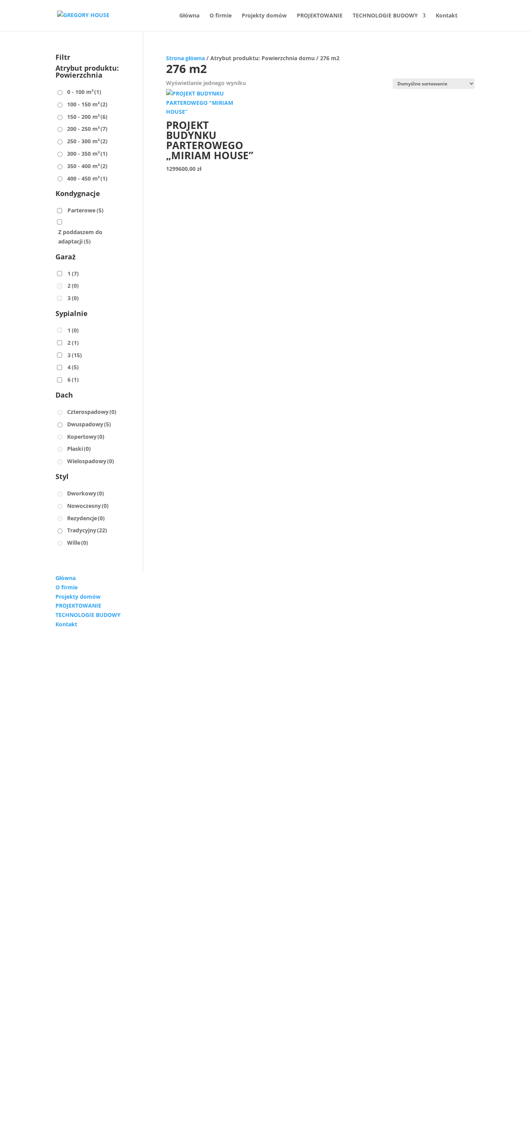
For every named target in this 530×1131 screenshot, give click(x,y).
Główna (189, 16)
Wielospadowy (90, 461)
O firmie (221, 16)
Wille (77, 542)
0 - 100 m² (84, 92)
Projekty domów (264, 16)
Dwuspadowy (89, 424)
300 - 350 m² (87, 153)
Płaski (79, 448)
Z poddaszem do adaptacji (80, 236)
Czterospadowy (91, 411)
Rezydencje (86, 518)
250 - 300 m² (87, 141)
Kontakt (446, 16)
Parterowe (86, 210)
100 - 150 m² (87, 104)
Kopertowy (85, 436)
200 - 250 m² (87, 128)
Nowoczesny (88, 505)
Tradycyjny (87, 530)
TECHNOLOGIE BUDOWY (385, 16)
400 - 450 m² (87, 178)
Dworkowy (85, 493)
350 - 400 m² (87, 166)
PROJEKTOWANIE (320, 16)
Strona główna (185, 58)
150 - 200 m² (87, 116)
